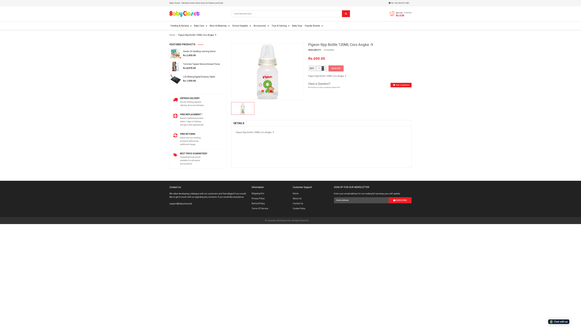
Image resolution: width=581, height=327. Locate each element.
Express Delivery (190, 98)
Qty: (312, 68)
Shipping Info (258, 193)
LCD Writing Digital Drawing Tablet (199, 77)
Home (296, 193)
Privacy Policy (258, 198)
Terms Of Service (260, 208)
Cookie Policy (299, 208)
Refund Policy (258, 203)
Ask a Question (402, 85)
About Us (297, 198)
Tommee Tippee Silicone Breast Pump (201, 64)
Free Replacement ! (191, 114)
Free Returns (187, 134)
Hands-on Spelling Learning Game (199, 51)
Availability (314, 50)
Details (239, 123)
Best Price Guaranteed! (193, 153)
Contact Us (298, 203)
